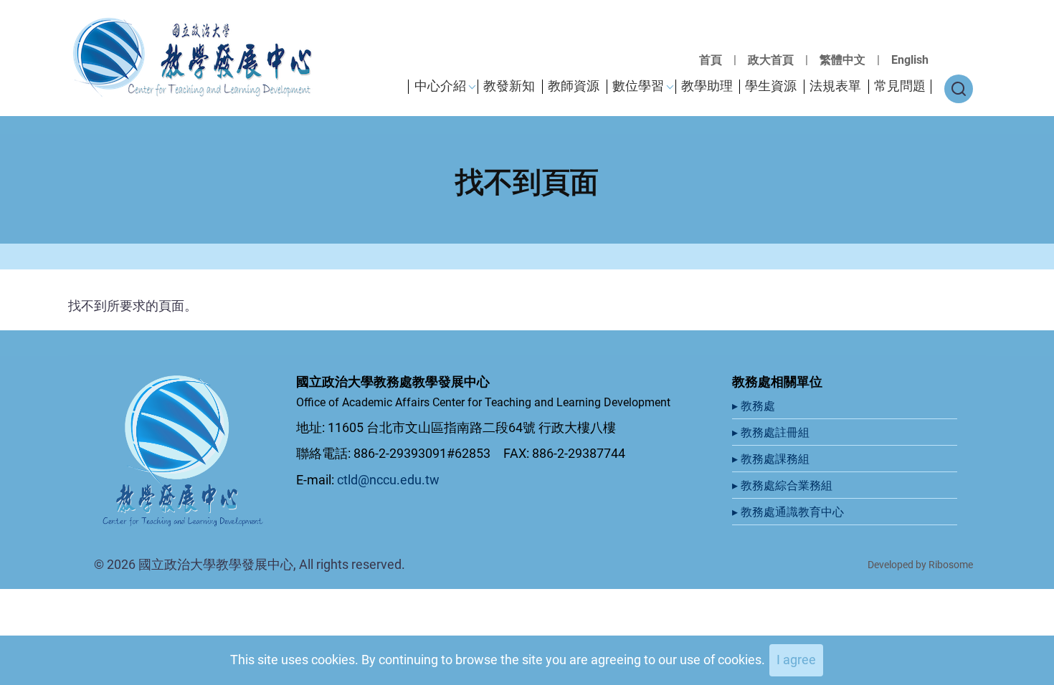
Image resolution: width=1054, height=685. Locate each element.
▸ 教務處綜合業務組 (783, 485)
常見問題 (900, 85)
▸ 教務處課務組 (772, 459)
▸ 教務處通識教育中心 (789, 512)
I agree (796, 659)
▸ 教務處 (755, 406)
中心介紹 (440, 85)
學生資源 (771, 85)
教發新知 (509, 85)
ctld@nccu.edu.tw (388, 479)
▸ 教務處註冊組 (772, 432)
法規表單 (835, 85)
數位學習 (638, 85)
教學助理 (707, 85)
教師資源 (573, 85)
